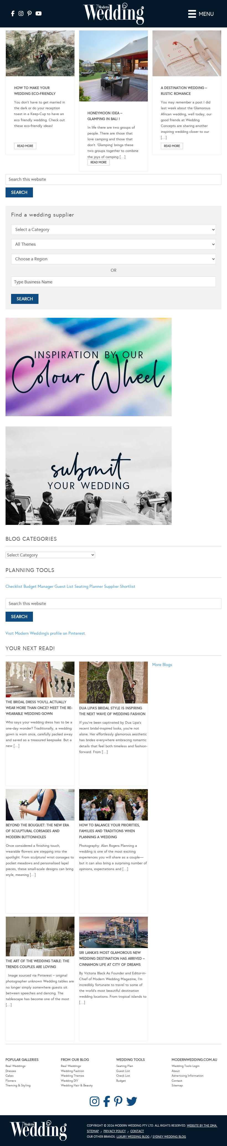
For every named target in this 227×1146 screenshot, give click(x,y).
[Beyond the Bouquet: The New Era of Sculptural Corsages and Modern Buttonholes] (40, 805)
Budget (121, 1081)
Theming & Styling (18, 1085)
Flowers (11, 1081)
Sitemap (177, 1085)
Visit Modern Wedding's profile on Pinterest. (46, 633)
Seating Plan (124, 1066)
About (176, 1071)
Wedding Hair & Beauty (77, 1085)
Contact (177, 1081)
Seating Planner (88, 586)
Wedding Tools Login (186, 1066)
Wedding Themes (72, 1076)
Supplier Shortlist (119, 586)
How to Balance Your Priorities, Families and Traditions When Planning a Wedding (109, 831)
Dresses (11, 1071)
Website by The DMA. (202, 1125)
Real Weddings (15, 1066)
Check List (123, 1076)
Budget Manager (38, 586)
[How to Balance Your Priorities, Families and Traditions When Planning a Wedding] (113, 805)
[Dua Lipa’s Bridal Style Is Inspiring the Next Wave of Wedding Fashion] (113, 683)
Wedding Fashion (72, 1071)
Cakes (10, 1076)
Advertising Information (187, 1076)
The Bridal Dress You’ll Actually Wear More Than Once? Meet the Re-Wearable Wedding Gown (39, 708)
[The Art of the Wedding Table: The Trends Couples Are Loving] (40, 937)
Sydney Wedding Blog (169, 1137)
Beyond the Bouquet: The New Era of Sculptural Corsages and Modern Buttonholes (37, 831)
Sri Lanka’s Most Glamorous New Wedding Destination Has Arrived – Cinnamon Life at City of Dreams (112, 959)
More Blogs (162, 664)
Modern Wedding (38, 1130)
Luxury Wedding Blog (133, 1137)
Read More (25, 146)
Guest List (64, 586)
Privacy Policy (115, 1131)
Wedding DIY (69, 1081)
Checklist (14, 586)
